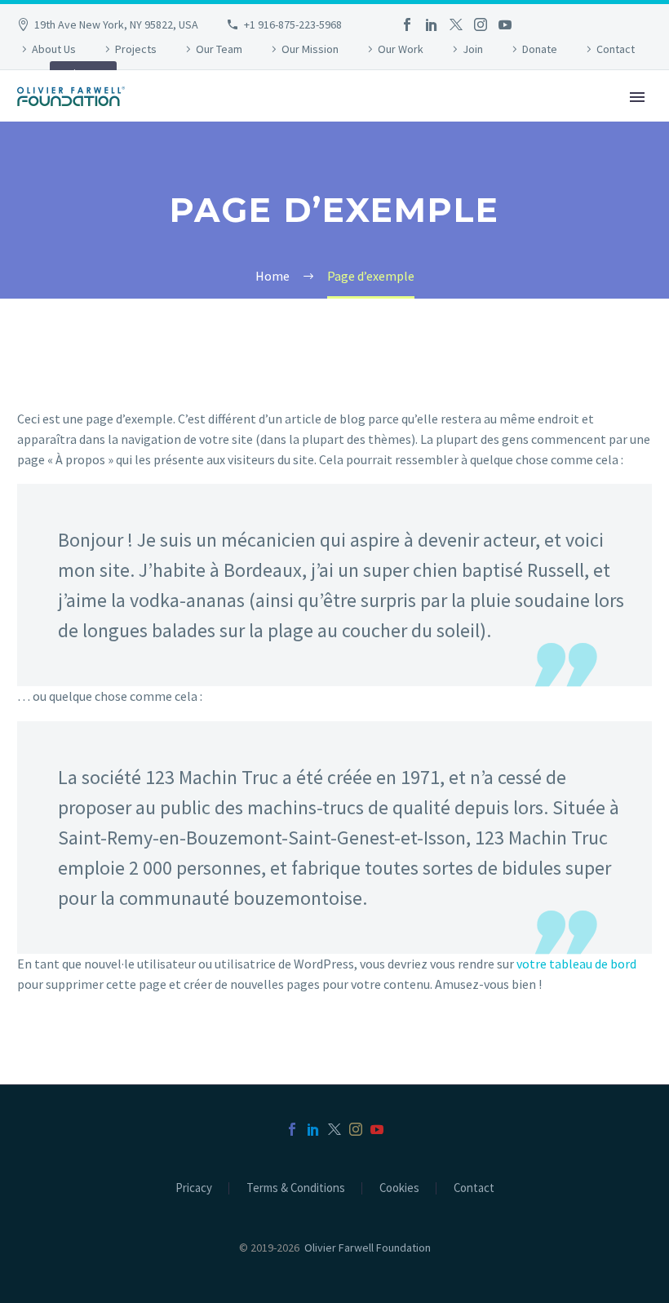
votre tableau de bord (576, 963)
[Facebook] (407, 24)
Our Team (219, 49)
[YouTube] (505, 24)
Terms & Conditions (295, 1188)
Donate (539, 49)
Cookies (399, 1188)
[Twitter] (456, 24)
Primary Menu (637, 97)
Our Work (400, 49)
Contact (615, 49)
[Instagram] (480, 24)
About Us (54, 49)
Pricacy (193, 1188)
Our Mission (310, 49)
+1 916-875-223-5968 (293, 24)
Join (473, 49)
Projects (136, 49)
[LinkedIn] (431, 24)
